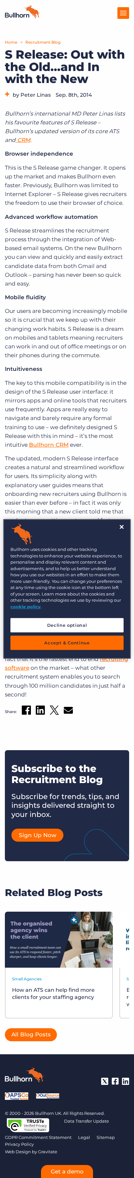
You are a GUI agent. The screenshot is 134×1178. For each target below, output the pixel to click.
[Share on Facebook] (26, 711)
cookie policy (25, 606)
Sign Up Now (37, 835)
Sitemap (106, 1137)
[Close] (121, 527)
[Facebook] (115, 1081)
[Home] (22, 16)
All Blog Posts (31, 1034)
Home (11, 42)
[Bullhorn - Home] (24, 1076)
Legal (84, 1137)
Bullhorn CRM (49, 445)
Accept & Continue (66, 643)
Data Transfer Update (86, 1121)
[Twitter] (104, 1081)
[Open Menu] (123, 13)
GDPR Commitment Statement (38, 1137)
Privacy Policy (19, 1144)
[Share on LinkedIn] (40, 711)
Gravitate (47, 1151)
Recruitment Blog (42, 42)
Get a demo (67, 1171)
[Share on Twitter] (54, 712)
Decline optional (67, 625)
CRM (23, 140)
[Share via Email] (68, 711)
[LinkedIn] (125, 1081)
